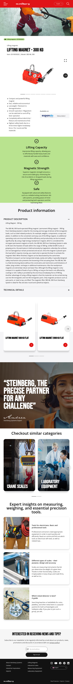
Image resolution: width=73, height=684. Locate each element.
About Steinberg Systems (14, 662)
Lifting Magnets (33, 662)
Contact (8, 665)
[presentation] (65, 75)
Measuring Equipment (35, 668)
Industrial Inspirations (13, 668)
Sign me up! (36, 654)
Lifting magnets (11, 39)
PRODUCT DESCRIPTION (15, 219)
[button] (34, 496)
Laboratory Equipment (35, 671)
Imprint (8, 671)
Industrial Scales (33, 665)
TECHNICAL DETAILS (14, 289)
